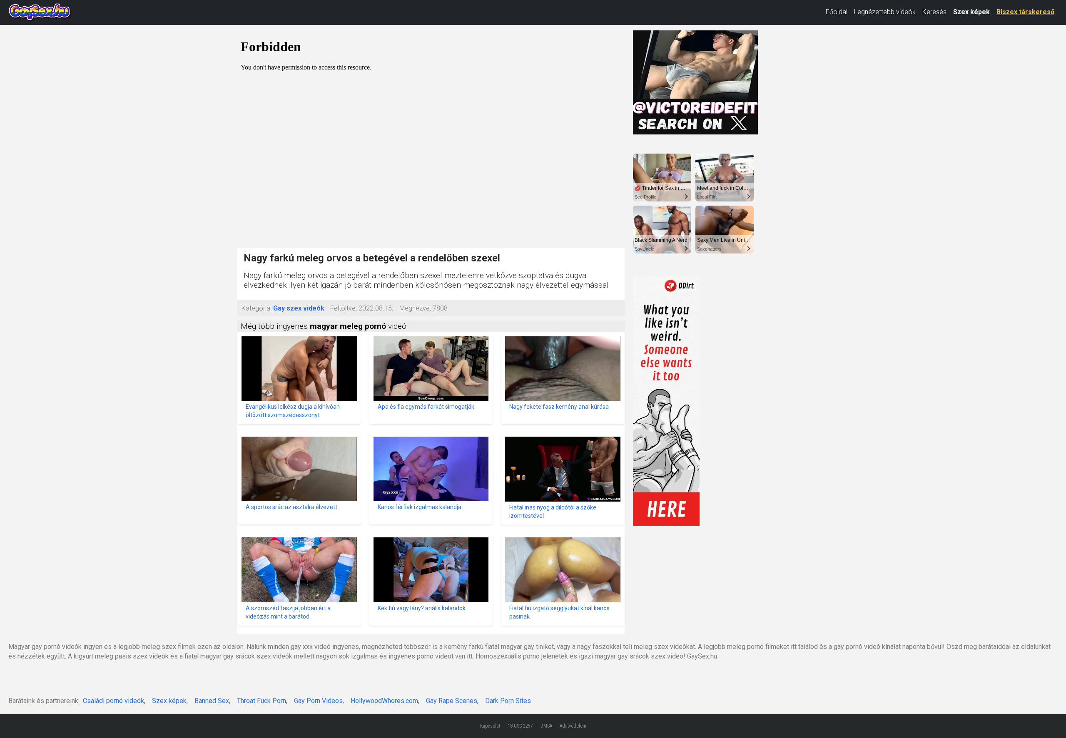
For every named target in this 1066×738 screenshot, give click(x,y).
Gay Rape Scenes (451, 701)
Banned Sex (211, 701)
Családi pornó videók (113, 701)
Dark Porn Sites (508, 701)
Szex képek (971, 12)
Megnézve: (415, 308)
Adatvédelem (573, 726)
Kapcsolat (490, 726)
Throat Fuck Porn (261, 701)
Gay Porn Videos (318, 701)
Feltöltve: (343, 308)
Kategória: (256, 308)
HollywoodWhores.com (384, 701)
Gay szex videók (298, 308)
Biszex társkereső (1025, 12)
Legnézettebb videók (885, 12)
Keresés (934, 12)
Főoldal (836, 12)
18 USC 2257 (520, 726)
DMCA (546, 726)
